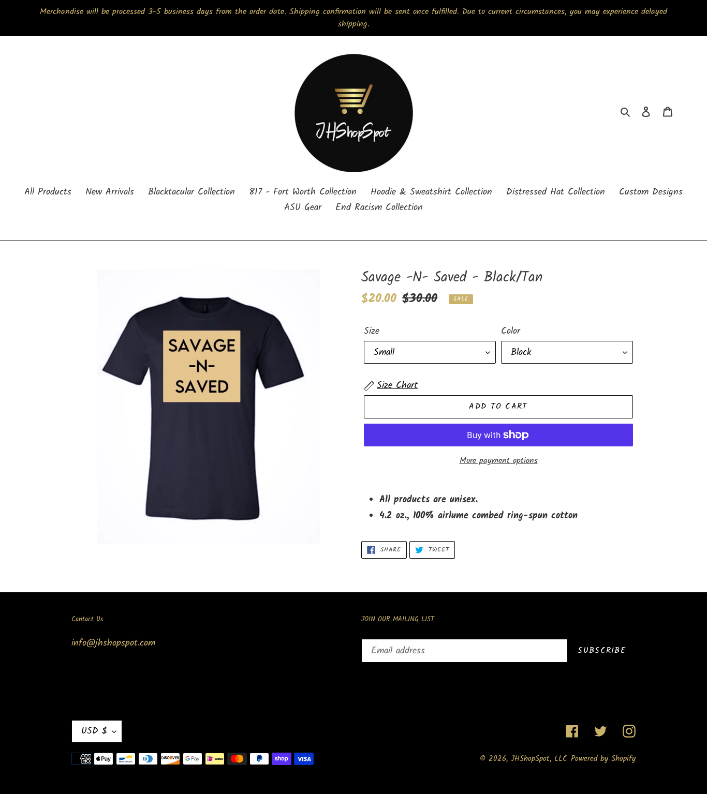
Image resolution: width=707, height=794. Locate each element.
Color (510, 331)
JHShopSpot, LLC (539, 759)
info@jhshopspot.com (113, 643)
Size (371, 331)
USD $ (94, 731)
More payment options (499, 461)
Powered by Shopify (603, 759)
